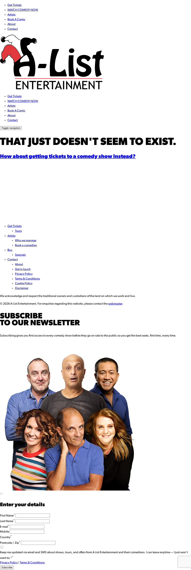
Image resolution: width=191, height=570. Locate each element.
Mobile (4, 531)
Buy (9, 250)
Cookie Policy (23, 283)
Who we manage (25, 240)
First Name (7, 515)
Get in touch (23, 269)
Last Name (7, 521)
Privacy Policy (24, 274)
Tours (18, 231)
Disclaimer (21, 288)
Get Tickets (14, 5)
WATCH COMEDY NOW (22, 10)
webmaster (115, 303)
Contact (12, 29)
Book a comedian (26, 245)
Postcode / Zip (10, 542)
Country (6, 537)
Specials (20, 254)
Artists (11, 14)
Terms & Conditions (27, 278)
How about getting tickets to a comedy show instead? (68, 156)
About (11, 24)
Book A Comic (16, 19)
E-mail (4, 526)
